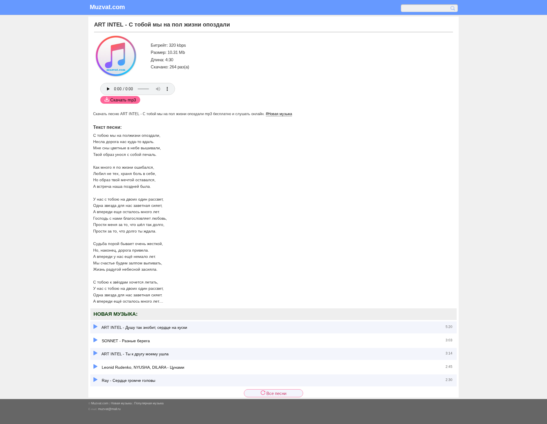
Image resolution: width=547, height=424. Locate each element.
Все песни (275, 393)
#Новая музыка (279, 114)
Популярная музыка (149, 403)
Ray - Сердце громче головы (128, 380)
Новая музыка (121, 403)
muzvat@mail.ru (109, 409)
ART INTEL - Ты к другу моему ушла (135, 354)
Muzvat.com (99, 403)
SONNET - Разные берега (125, 341)
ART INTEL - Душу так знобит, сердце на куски (144, 327)
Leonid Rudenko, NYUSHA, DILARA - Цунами (142, 367)
